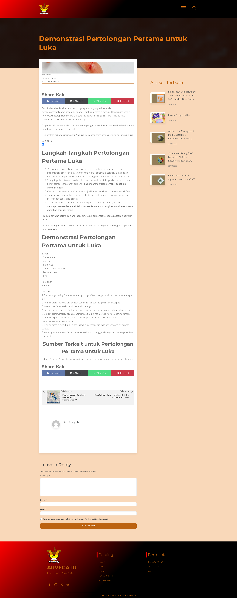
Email (43, 509)
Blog (101, 566)
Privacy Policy (155, 562)
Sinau (102, 571)
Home (102, 562)
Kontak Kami (105, 580)
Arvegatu (74, 422)
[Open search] (194, 8)
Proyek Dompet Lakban (179, 115)
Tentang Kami (106, 576)
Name (43, 500)
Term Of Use (154, 566)
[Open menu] (183, 7)
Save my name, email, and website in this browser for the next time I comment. (75, 519)
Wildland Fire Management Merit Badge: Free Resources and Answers (181, 135)
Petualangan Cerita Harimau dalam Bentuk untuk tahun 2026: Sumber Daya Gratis (182, 95)
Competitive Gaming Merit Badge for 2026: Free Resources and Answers (180, 157)
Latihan (54, 78)
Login (151, 571)
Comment (45, 476)
